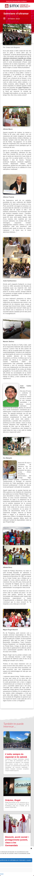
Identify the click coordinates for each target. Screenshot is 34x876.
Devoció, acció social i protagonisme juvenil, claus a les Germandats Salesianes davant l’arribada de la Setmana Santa (16, 845)
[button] (31, 848)
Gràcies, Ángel (12, 800)
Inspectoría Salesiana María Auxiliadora (16, 1)
